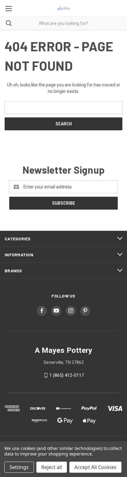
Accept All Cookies (95, 467)
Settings (19, 467)
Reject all (51, 467)
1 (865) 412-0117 (66, 375)
